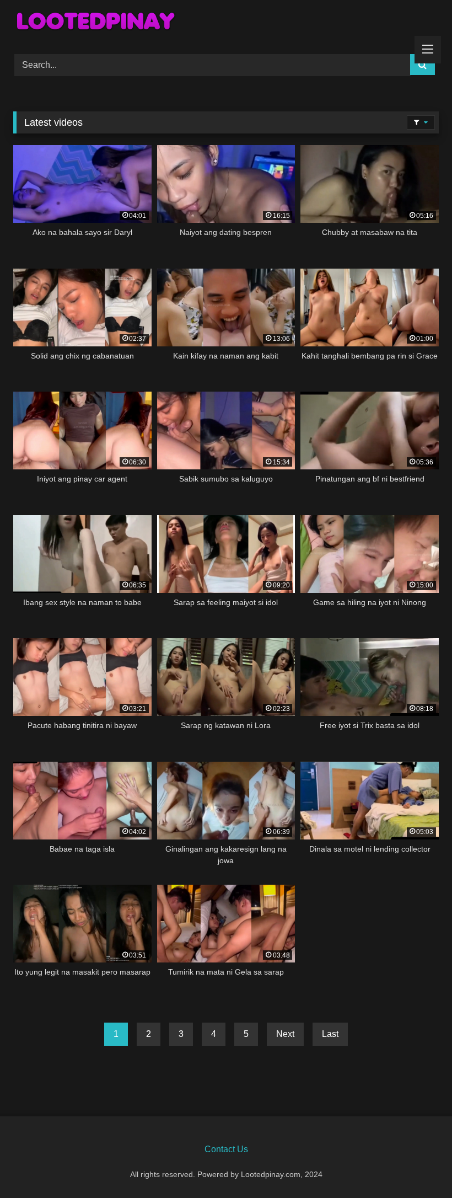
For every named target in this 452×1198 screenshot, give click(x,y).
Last (330, 1034)
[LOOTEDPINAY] (226, 23)
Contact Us (226, 1149)
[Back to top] (418, 1165)
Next (285, 1034)
